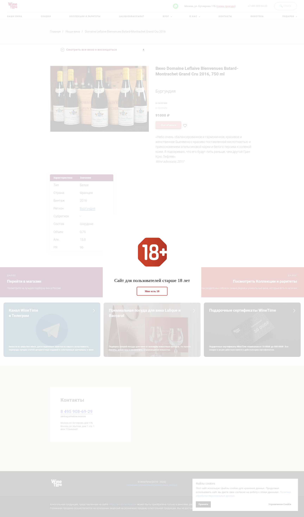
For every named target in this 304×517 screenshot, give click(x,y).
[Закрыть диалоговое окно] (298, 5)
